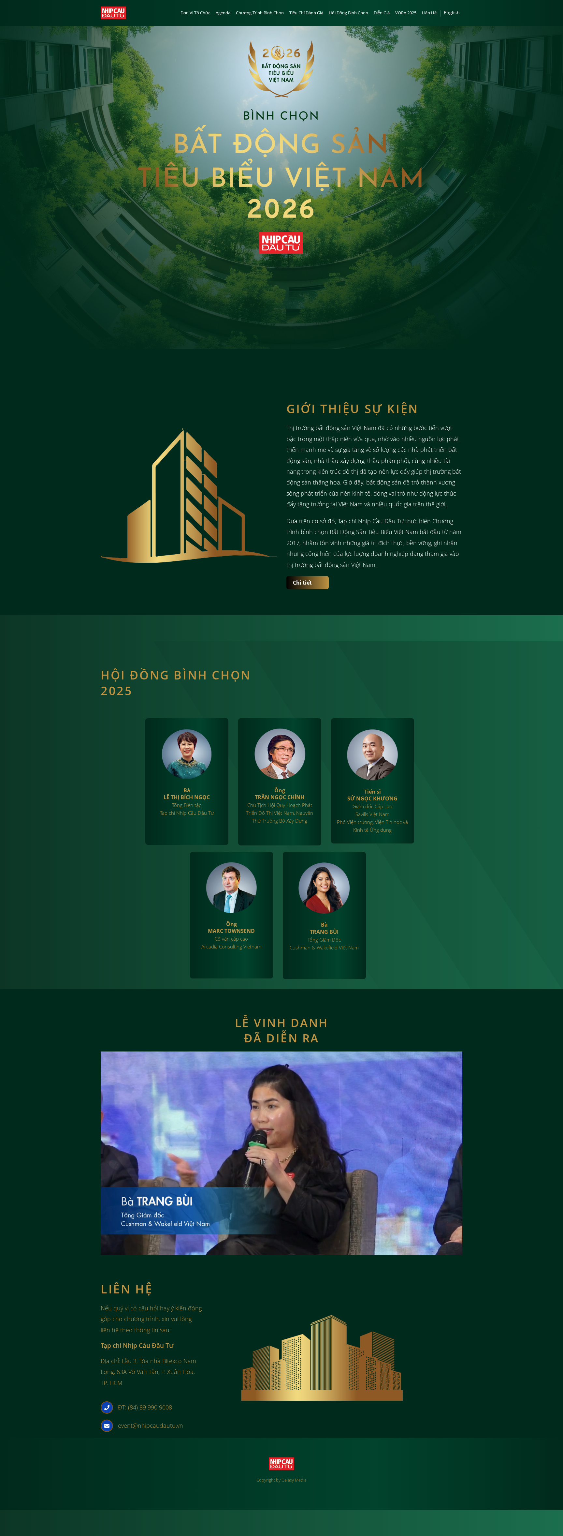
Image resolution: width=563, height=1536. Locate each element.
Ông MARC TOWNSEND (231, 927)
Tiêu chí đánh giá (306, 13)
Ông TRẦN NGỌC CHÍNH (279, 794)
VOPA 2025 (405, 13)
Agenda (223, 13)
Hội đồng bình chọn (348, 13)
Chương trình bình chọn (260, 13)
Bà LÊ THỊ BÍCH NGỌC (187, 794)
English (452, 12)
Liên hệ (429, 13)
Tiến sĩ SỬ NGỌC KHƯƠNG (372, 795)
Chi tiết (302, 582)
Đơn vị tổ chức (195, 13)
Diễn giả (382, 13)
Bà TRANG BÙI (324, 928)
